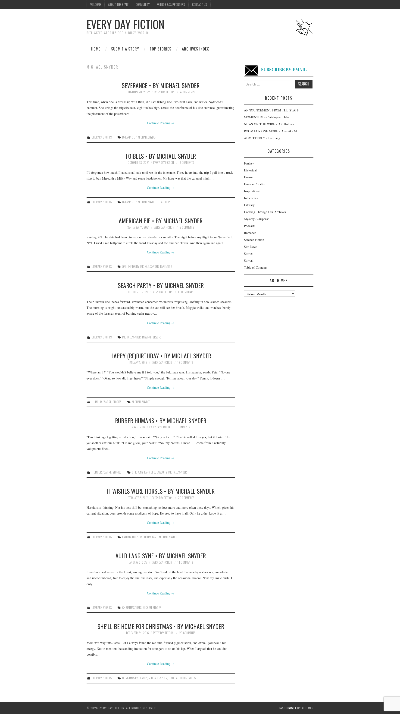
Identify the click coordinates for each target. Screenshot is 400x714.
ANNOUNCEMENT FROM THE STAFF (271, 110)
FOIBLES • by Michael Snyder (161, 156)
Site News (250, 246)
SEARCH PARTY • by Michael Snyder (161, 285)
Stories (107, 137)
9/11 (124, 266)
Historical (250, 170)
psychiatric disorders (182, 678)
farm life (149, 472)
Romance (250, 233)
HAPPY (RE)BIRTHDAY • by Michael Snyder (160, 355)
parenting (166, 266)
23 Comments (187, 633)
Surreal (248, 260)
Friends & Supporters (171, 4)
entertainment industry (136, 537)
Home (95, 49)
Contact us (199, 4)
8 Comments (187, 227)
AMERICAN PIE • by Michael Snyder (161, 220)
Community (143, 4)
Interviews (251, 198)
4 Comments (187, 92)
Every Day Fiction (125, 24)
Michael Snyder (147, 137)
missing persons (151, 337)
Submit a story (125, 49)
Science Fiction (254, 239)
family (143, 678)
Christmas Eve (130, 678)
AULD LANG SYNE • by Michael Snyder (161, 555)
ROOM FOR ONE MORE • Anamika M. (271, 131)
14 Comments (185, 562)
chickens (137, 472)
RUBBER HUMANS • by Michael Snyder (160, 420)
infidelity (133, 266)
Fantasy (249, 163)
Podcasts (249, 226)
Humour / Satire (101, 402)
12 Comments (185, 362)
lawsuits (161, 472)
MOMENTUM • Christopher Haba (266, 117)
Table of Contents (255, 267)
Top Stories (160, 49)
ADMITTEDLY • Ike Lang (262, 138)
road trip (164, 202)
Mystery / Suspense (256, 219)
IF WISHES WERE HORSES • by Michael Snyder (161, 491)
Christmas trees (131, 607)
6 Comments (186, 162)
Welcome (95, 4)
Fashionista (287, 708)
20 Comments (186, 498)
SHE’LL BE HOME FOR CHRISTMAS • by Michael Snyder (160, 626)
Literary (97, 137)
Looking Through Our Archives (265, 212)
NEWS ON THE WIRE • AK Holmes (269, 124)
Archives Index (195, 49)
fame (155, 537)
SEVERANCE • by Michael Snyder (161, 85)
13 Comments (185, 292)
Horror (248, 177)
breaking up (129, 137)
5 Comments (182, 427)
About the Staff (118, 4)
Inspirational (252, 191)
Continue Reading (161, 123)
